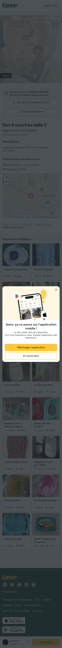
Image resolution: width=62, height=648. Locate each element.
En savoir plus (31, 355)
